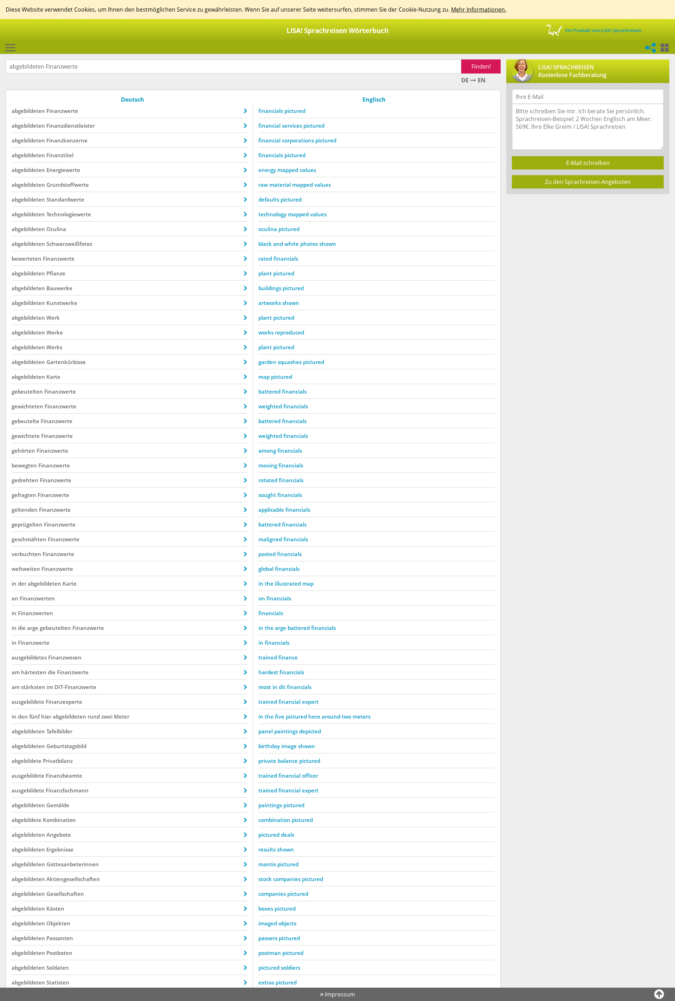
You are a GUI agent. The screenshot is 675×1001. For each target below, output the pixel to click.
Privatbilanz (58, 760)
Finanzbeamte (64, 775)
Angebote (58, 834)
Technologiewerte (68, 214)
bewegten (24, 465)
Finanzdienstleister (70, 125)
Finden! (481, 66)
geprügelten (27, 524)
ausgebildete (28, 701)
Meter (121, 716)
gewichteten (27, 406)
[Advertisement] (587, 249)
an (15, 598)
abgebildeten (28, 110)
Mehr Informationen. (478, 9)
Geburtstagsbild (66, 746)
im (50, 686)
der (22, 583)
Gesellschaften (65, 893)
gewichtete (26, 435)
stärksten (33, 686)
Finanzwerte (62, 110)
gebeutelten (27, 391)
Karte (53, 376)
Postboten (59, 952)
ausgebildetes (29, 657)
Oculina (56, 228)
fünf (34, 716)
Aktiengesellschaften (73, 878)
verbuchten (26, 553)
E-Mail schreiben (588, 163)
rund (94, 716)
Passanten (59, 938)
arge (32, 627)
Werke (54, 332)
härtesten (33, 672)
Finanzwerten (37, 598)
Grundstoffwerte (67, 184)
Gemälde (57, 805)
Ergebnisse (59, 849)
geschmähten (29, 539)
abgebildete (26, 760)
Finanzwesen (65, 657)
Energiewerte (63, 169)
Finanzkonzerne (67, 140)
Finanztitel (59, 155)
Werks (54, 347)
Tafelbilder (59, 731)
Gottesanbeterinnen (72, 864)
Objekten (58, 923)
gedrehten (25, 480)
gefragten (24, 494)
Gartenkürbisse (66, 361)
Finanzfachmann (67, 790)
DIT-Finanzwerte (75, 686)
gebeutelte (25, 421)
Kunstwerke (61, 302)
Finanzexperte (64, 701)
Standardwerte (65, 199)
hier (46, 716)
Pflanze (55, 273)
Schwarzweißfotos (69, 243)
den (23, 716)
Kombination (59, 819)
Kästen (55, 908)
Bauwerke (59, 288)
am (16, 672)
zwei (106, 716)
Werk (53, 317)
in (14, 583)
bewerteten (26, 258)
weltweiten (26, 568)
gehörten (23, 450)
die (22, 627)
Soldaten (57, 967)
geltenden (25, 509)
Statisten (57, 982)
